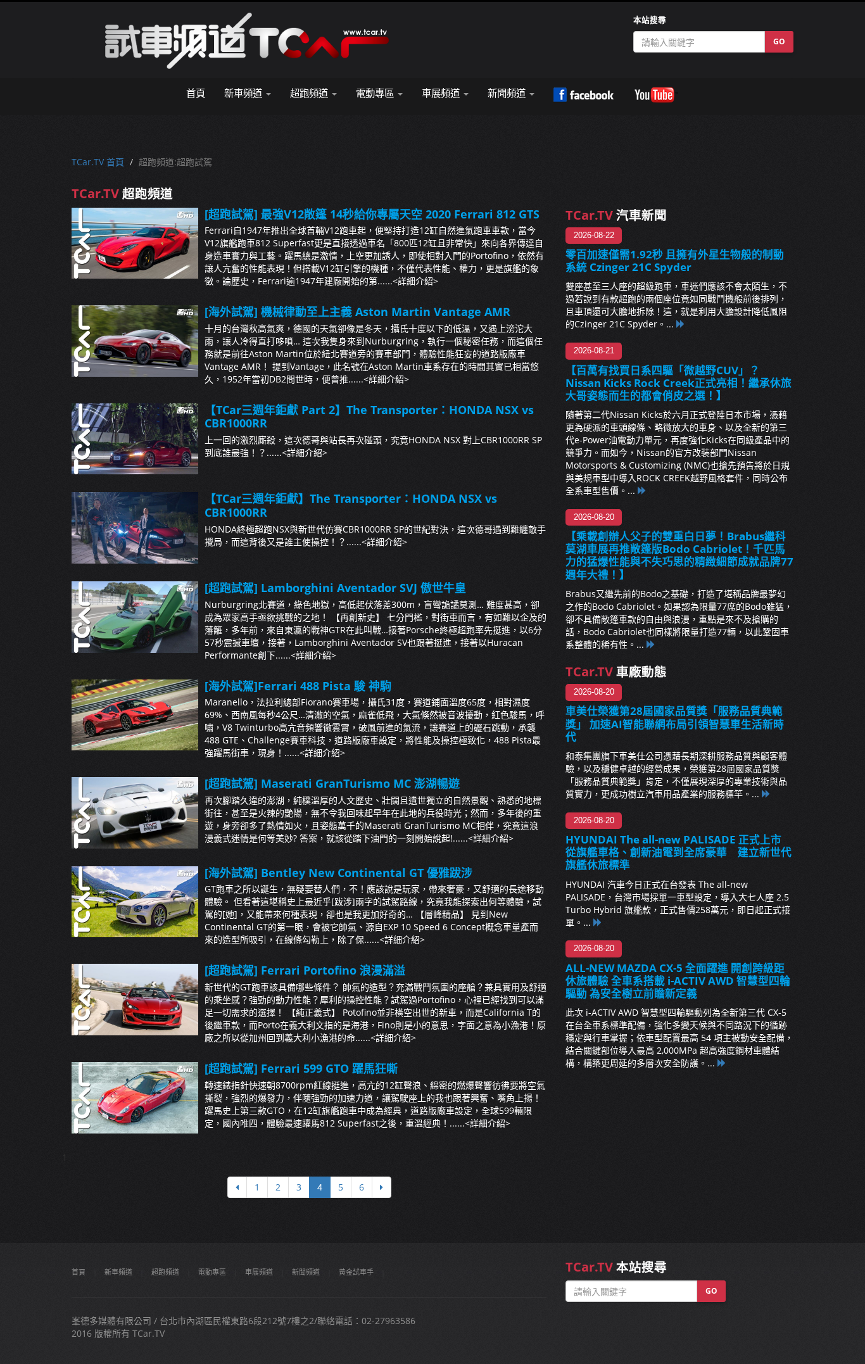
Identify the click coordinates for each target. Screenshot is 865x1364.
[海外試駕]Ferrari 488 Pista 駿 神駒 (298, 685)
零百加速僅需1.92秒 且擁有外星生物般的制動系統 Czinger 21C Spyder (674, 260)
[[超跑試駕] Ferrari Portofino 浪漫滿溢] (135, 999)
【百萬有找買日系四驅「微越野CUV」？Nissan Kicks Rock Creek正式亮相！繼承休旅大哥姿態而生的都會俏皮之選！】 (678, 383)
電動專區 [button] (376, 93)
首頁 (195, 93)
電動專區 (212, 1272)
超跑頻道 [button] (310, 93)
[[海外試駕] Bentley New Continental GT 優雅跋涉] (135, 902)
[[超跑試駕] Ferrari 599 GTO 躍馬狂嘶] (135, 1098)
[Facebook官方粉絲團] (583, 95)
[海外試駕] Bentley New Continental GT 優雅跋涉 (338, 872)
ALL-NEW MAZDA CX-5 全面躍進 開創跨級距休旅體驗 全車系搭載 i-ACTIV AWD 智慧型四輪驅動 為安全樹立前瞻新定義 (677, 981)
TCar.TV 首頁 (98, 162)
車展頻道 (259, 1272)
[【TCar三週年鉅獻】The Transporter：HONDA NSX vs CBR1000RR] (135, 528)
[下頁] (381, 1187)
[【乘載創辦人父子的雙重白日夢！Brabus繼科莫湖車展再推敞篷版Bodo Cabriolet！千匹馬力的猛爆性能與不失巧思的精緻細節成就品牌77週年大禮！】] (651, 644)
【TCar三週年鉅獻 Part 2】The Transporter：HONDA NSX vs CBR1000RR (369, 416)
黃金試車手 (356, 1272)
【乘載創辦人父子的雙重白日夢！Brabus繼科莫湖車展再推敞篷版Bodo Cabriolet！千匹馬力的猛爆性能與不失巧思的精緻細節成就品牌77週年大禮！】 (679, 555)
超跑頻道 (165, 1272)
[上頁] (237, 1187)
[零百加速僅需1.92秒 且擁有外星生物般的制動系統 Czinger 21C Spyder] (680, 324)
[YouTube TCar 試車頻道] (656, 95)
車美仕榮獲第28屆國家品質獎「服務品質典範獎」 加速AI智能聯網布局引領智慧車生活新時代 (674, 723)
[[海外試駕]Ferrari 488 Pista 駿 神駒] (135, 715)
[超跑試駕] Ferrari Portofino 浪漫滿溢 (305, 970)
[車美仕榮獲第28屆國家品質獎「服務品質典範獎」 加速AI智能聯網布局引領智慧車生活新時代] (766, 794)
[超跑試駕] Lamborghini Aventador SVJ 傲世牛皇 (335, 587)
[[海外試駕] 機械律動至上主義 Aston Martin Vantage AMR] (135, 341)
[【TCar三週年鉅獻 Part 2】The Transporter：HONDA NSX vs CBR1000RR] (135, 439)
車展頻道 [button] (442, 93)
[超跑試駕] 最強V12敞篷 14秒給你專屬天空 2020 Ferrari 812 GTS (372, 214)
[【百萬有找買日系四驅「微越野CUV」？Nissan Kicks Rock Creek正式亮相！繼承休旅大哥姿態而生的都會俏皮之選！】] (642, 490)
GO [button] (779, 41)
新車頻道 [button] (244, 93)
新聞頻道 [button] (508, 93)
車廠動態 (616, 671)
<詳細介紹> (415, 281)
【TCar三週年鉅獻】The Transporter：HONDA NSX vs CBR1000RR (351, 505)
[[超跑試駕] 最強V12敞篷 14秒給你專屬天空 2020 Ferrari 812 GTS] (135, 243)
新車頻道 (118, 1272)
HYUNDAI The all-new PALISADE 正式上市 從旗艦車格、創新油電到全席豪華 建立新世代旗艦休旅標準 (678, 852)
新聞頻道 (306, 1272)
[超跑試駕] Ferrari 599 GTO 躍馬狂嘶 (301, 1068)
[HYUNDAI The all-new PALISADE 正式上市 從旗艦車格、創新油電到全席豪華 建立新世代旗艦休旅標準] (597, 922)
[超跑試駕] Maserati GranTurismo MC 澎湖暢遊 (332, 783)
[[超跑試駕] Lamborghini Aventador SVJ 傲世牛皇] (135, 617)
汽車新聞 (616, 215)
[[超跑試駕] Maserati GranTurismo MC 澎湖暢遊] (135, 813)
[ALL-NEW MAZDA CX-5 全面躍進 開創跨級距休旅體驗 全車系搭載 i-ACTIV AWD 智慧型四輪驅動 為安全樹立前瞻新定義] (721, 1063)
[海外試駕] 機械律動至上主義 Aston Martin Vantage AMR (357, 311)
